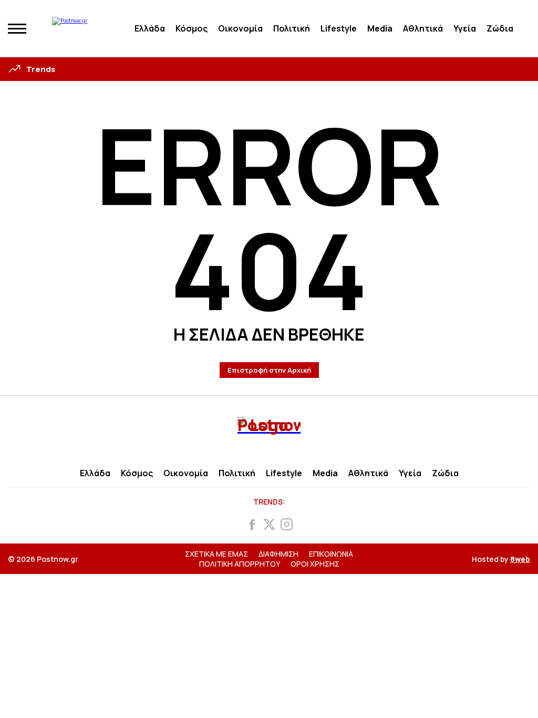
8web (520, 559)
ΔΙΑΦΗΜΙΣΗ (278, 554)
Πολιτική (291, 28)
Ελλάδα (149, 28)
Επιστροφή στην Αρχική (269, 370)
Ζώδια (500, 28)
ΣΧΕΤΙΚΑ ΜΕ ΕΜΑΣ (216, 554)
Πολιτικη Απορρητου (239, 564)
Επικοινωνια (331, 554)
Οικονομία (240, 28)
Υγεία (464, 28)
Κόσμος (191, 28)
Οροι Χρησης (315, 564)
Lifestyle (338, 28)
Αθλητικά (423, 28)
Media (379, 28)
